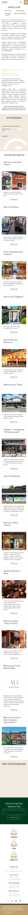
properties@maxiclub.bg (14, 879)
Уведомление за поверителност (15, 909)
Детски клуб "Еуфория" (14, 296)
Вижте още (14, 199)
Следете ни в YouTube (12, 901)
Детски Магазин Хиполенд (11, 340)
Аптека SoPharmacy (12, 476)
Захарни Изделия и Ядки (12, 572)
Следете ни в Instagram (16, 901)
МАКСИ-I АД (14, 867)
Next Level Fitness (11, 206)
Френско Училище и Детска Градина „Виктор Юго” (12, 720)
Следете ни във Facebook (8, 901)
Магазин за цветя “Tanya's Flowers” (11, 622)
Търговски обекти (8, 14)
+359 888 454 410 (14, 886)
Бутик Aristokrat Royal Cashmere (13, 253)
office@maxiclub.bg (14, 887)
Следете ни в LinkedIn (20, 901)
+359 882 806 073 (14, 878)
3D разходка (20, 11)
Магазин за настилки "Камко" (13, 163)
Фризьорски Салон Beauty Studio (12, 666)
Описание (7, 11)
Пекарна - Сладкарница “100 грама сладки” (14, 430)
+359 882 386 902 (14, 894)
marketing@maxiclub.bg (14, 895)
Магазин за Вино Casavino (11, 523)
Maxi (4, 2)
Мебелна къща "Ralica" (13, 384)
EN (21, 2)
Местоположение (20, 13)
